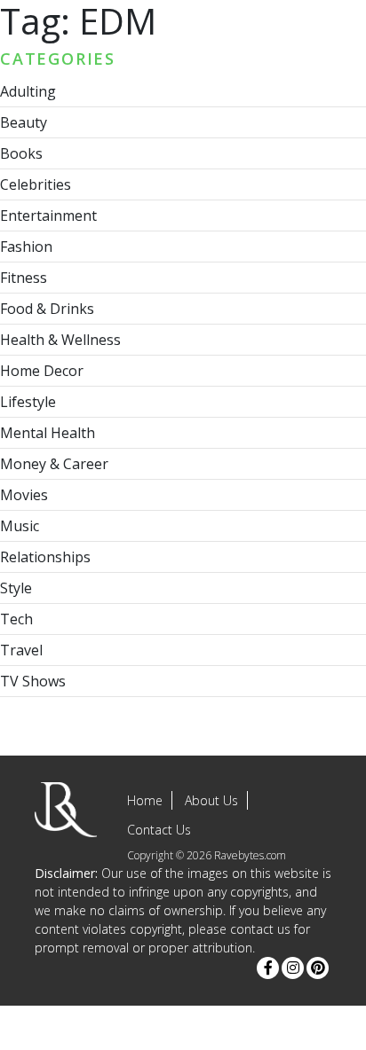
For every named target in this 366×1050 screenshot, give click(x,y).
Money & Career (54, 464)
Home (145, 800)
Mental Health (47, 433)
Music (19, 526)
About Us (211, 800)
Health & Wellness (60, 339)
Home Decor (42, 370)
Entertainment (48, 215)
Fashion (26, 246)
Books (21, 153)
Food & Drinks (47, 308)
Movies (24, 495)
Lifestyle (28, 401)
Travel (21, 650)
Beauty (23, 122)
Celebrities (35, 184)
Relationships (45, 557)
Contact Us (159, 829)
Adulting (28, 91)
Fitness (23, 277)
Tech (16, 619)
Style (16, 588)
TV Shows (33, 681)
